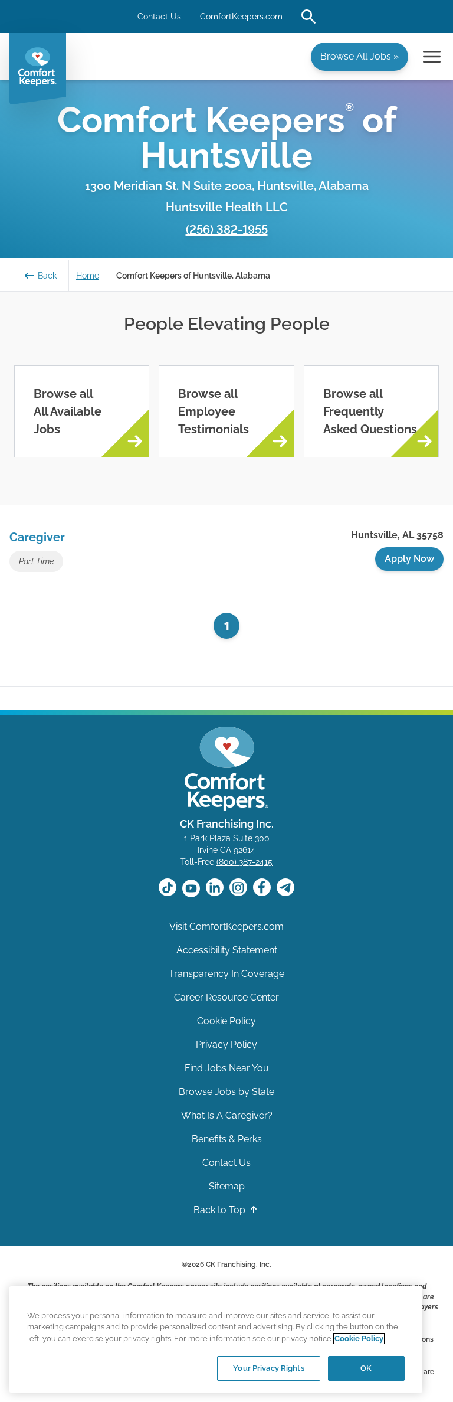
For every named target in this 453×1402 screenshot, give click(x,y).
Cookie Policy (226, 1021)
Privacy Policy (226, 1044)
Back (47, 275)
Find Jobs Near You (227, 1068)
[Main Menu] (432, 57)
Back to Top (220, 1209)
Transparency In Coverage (226, 973)
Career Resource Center (226, 997)
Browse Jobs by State (226, 1091)
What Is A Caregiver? (227, 1115)
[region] (215, 1339)
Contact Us (159, 16)
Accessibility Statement (226, 950)
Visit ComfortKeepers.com (226, 926)
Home (87, 275)
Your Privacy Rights (268, 1368)
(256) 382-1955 (227, 230)
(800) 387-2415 (244, 862)
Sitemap (227, 1186)
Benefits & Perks (227, 1139)
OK (366, 1368)
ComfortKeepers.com (241, 16)
